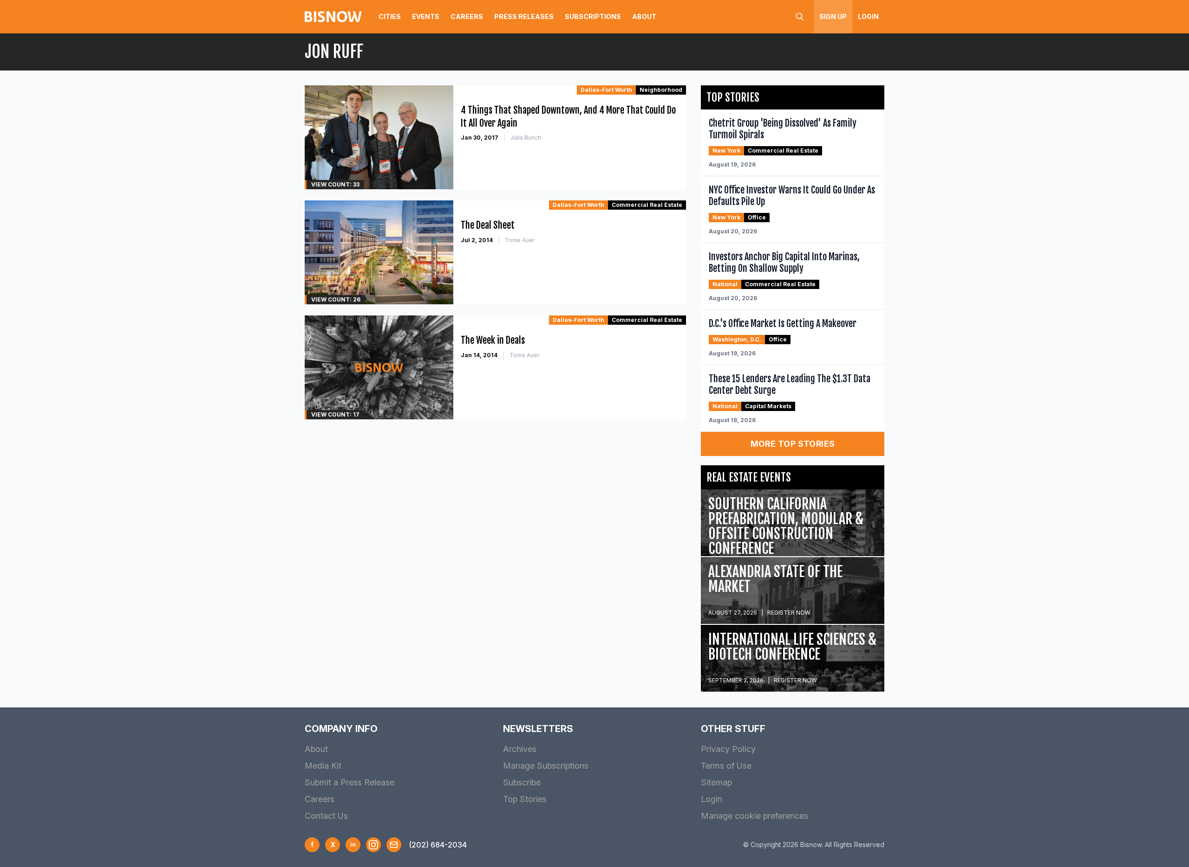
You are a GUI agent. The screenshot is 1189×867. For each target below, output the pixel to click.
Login (868, 16)
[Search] (800, 16)
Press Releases (524, 16)
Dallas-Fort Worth (606, 89)
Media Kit (323, 766)
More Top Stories (793, 444)
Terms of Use (726, 766)
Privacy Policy (728, 749)
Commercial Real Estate (647, 204)
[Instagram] (373, 844)
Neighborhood (661, 89)
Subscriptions (593, 16)
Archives (519, 749)
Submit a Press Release (349, 782)
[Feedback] (393, 844)
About (644, 16)
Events (425, 16)
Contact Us (326, 816)
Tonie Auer (520, 240)
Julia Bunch (525, 137)
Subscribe (522, 782)
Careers (467, 16)
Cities (390, 16)
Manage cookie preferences (754, 816)
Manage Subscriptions (545, 766)
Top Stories (525, 799)
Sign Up (833, 16)
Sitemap (716, 782)
